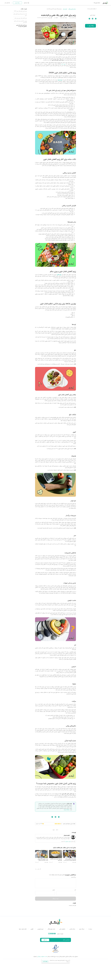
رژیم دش (63, 64)
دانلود (44, 940)
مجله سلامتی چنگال (72, 9)
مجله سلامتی (72, 929)
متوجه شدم (45, 961)
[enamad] (56, 949)
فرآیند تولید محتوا (22, 929)
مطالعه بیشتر (66, 810)
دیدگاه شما (73, 877)
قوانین (32, 929)
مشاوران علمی (62, 929)
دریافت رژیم (17, 3)
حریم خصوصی (40, 929)
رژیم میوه (60, 80)
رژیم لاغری (59, 274)
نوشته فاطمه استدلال (72, 17)
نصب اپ (6, 3)
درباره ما (90, 929)
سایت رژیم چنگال (51, 929)
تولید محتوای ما (68, 841)
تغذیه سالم (65, 9)
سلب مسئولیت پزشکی (42, 956)
